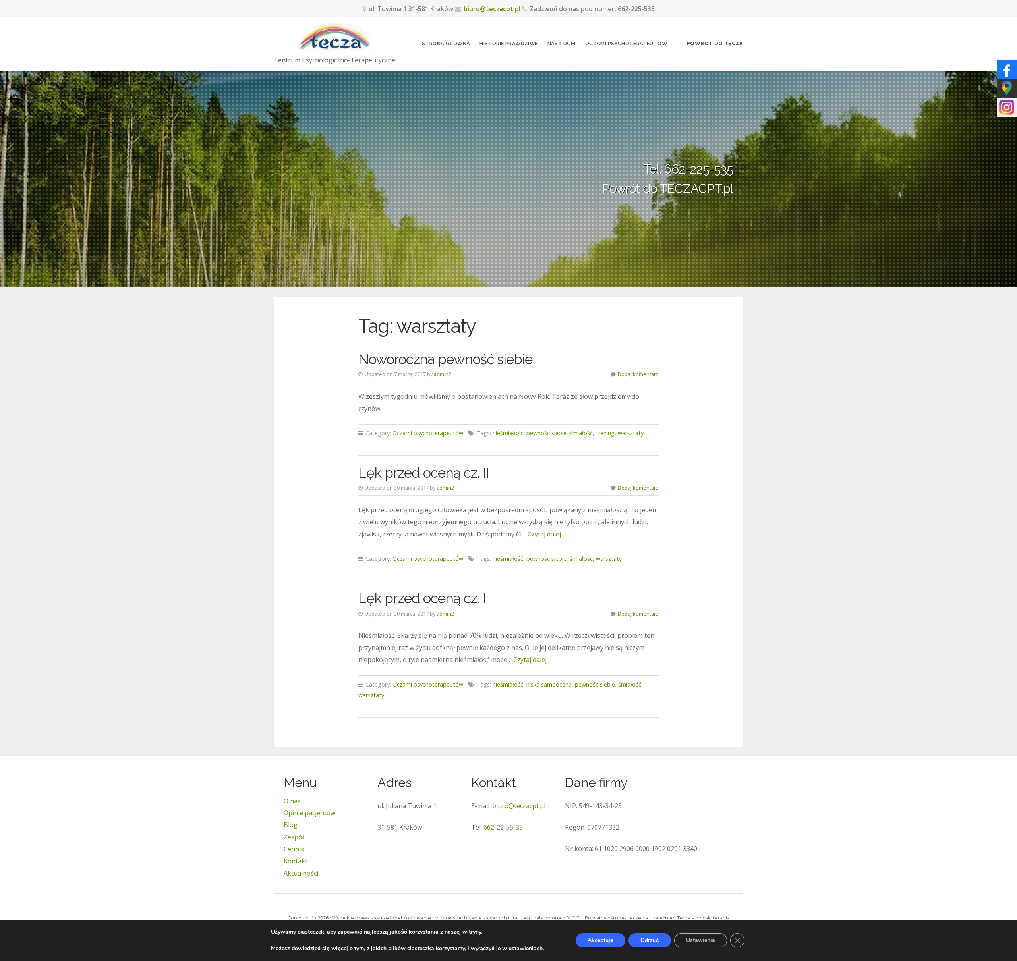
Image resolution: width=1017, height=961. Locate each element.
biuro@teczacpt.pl (492, 8)
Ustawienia (700, 940)
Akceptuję (600, 940)
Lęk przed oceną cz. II (423, 473)
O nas (292, 801)
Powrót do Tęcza (714, 43)
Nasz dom (561, 43)
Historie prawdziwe (508, 43)
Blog (291, 824)
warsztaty (631, 433)
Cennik (294, 849)
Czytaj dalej (544, 534)
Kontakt (295, 861)
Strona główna (446, 43)
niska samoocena (549, 684)
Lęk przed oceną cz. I (422, 598)
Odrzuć (649, 940)
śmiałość (581, 433)
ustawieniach (525, 948)
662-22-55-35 (503, 827)
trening (605, 433)
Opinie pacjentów (309, 813)
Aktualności (301, 873)
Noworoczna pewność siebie (445, 359)
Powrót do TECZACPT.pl (667, 188)
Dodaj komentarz (638, 374)
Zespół (294, 837)
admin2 (442, 374)
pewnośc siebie (546, 433)
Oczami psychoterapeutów (626, 43)
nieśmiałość (508, 433)
